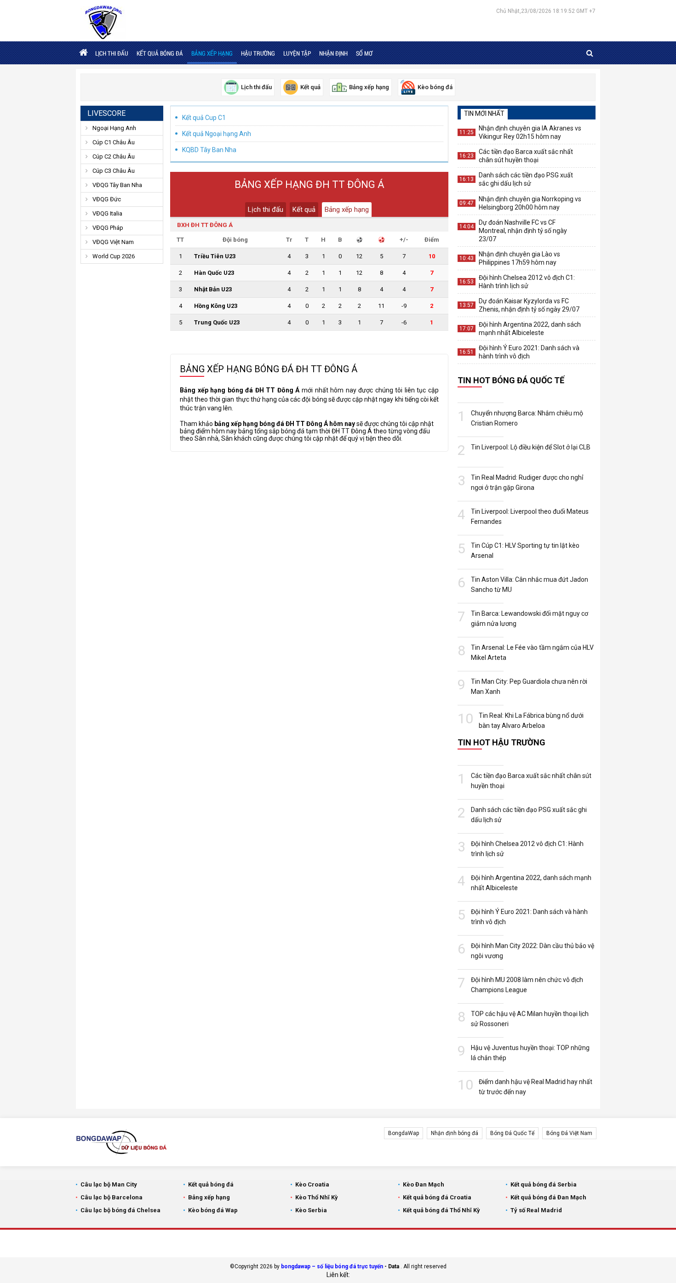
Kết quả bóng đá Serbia (543, 1184)
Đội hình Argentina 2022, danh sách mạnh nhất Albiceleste (530, 328)
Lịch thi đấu (111, 53)
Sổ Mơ (364, 53)
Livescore (106, 113)
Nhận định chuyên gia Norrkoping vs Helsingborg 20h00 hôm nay (530, 203)
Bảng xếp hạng (212, 53)
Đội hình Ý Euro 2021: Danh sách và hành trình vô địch (529, 352)
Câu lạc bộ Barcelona (111, 1197)
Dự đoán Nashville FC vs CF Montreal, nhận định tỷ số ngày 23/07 (523, 231)
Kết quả (303, 209)
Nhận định (333, 53)
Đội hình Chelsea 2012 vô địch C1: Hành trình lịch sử (527, 282)
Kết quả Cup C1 (204, 117)
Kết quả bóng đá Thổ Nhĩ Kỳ (441, 1210)
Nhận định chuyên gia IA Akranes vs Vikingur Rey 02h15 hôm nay (530, 132)
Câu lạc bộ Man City (108, 1184)
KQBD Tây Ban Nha (209, 149)
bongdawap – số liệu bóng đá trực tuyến (332, 1266)
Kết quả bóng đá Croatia (437, 1197)
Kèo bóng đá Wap (213, 1210)
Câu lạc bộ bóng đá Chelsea (120, 1210)
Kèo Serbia (311, 1210)
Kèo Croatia (312, 1184)
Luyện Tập (297, 53)
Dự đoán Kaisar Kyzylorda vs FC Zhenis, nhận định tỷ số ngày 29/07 (529, 305)
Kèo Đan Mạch (423, 1184)
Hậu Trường (258, 53)
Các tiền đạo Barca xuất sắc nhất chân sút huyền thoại (526, 156)
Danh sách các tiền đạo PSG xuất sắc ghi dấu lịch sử (526, 179)
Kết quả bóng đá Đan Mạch (548, 1197)
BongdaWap (403, 1133)
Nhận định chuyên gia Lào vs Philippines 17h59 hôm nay (519, 258)
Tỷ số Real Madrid (536, 1210)
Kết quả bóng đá (160, 53)
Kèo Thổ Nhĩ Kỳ (316, 1197)
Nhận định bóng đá (454, 1133)
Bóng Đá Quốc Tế (512, 1133)
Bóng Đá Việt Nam (569, 1133)
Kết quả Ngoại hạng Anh (216, 133)
